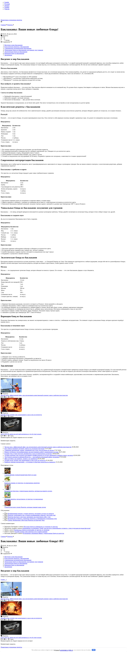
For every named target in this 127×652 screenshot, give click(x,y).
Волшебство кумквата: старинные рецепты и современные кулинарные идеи (32, 518)
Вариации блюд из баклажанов (14, 53)
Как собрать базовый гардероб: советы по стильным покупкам (24, 448)
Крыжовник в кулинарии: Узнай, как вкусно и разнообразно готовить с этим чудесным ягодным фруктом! (56, 528)
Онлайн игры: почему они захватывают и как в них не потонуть (25, 460)
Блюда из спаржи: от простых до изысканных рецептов (22, 483)
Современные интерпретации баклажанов (17, 48)
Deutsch (6, 5)
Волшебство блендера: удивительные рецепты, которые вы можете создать (28, 491)
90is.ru (71, 650)
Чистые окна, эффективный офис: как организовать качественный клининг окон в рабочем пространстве (37, 447)
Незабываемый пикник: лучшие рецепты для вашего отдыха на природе (31, 513)
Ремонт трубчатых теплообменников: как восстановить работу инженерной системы (31, 452)
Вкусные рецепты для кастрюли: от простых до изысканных (23, 499)
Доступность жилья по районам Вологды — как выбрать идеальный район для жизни (31, 457)
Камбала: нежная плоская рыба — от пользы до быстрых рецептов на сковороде (29, 462)
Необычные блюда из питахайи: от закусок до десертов (31, 530)
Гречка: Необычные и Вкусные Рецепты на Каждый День (26, 520)
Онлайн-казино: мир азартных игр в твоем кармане (31, 531)
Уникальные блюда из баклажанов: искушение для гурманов (23, 50)
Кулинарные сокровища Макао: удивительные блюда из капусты (43, 533)
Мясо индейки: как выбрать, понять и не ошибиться (21, 458)
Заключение (8, 55)
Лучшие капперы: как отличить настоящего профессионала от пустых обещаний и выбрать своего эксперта (38, 455)
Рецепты (10, 25)
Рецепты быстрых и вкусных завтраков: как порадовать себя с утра (29, 517)
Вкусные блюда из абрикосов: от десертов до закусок (41, 526)
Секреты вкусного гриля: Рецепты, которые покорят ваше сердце (25, 507)
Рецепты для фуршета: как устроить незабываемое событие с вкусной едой (32, 515)
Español (6, 7)
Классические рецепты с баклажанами (16, 47)
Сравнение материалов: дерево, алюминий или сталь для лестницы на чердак (29, 450)
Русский (7, 4)
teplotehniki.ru (64, 650)
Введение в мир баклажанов (13, 45)
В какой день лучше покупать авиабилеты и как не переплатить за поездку (28, 453)
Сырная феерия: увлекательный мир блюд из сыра (20, 475)
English (6, 2)
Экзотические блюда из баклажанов (15, 52)
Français (6, 9)
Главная (3, 25)
